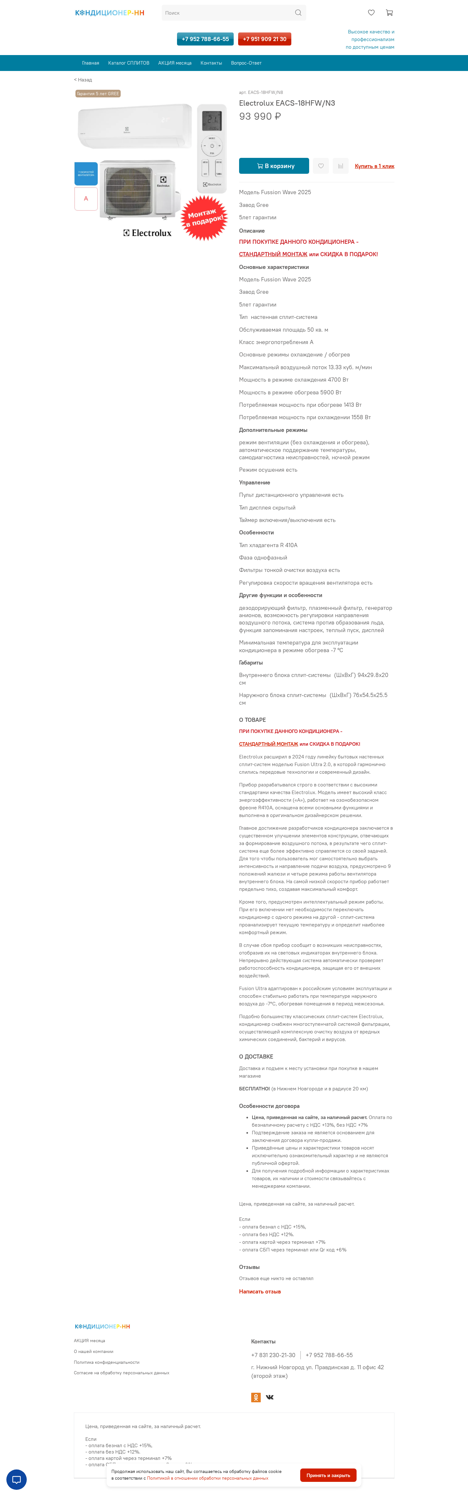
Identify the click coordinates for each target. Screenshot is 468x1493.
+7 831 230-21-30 (273, 1355)
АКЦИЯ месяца (175, 63)
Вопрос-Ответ (246, 63)
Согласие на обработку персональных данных (121, 1373)
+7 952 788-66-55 (205, 39)
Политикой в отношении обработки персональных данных (207, 1478)
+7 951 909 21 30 (265, 39)
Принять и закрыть (328, 1475)
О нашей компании (93, 1351)
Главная (90, 63)
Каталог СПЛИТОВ (128, 63)
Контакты (211, 63)
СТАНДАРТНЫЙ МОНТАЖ (268, 744)
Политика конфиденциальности (106, 1362)
